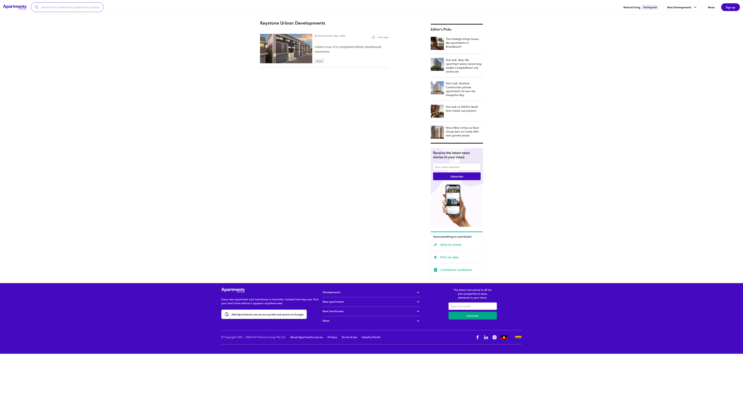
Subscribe (457, 176)
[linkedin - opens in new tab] (486, 337)
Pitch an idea (449, 257)
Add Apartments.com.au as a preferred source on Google (267, 314)
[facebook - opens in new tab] (477, 337)
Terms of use (349, 337)
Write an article (450, 244)
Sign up (730, 7)
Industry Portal (371, 337)
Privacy (332, 337)
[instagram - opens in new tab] (494, 337)
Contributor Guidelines (456, 269)
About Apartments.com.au (306, 337)
